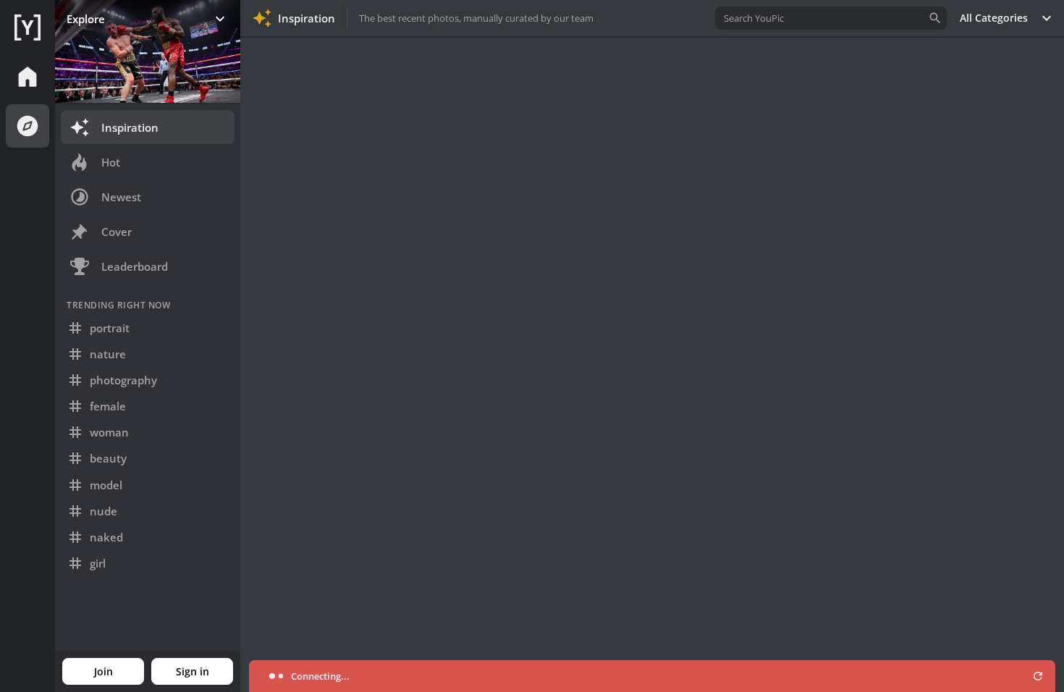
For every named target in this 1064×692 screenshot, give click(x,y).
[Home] (27, 27)
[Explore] (27, 126)
